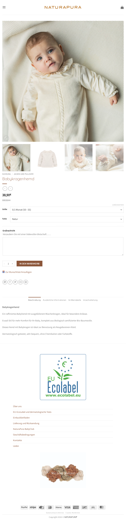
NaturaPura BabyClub (23, 428)
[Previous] (8, 81)
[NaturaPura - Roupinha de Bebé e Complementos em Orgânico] (63, 7)
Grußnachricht (9, 230)
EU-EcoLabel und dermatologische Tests (32, 411)
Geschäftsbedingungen (24, 434)
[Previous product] (10, 188)
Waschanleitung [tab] (90, 300)
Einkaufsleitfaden (21, 417)
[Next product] (5, 188)
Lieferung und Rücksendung (26, 423)
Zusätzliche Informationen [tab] (54, 300)
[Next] (117, 81)
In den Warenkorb (30, 263)
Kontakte (17, 440)
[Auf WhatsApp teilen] (4, 282)
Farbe (4, 219)
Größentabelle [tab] (74, 300)
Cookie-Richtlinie (73, 513)
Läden (16, 445)
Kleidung (6, 174)
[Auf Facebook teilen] (10, 282)
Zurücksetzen (118, 205)
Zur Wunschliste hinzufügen (18, 272)
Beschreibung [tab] (34, 300)
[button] (4, 7)
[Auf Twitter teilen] (15, 282)
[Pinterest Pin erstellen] (25, 282)
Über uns (17, 406)
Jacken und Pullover (23, 174)
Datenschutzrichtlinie (55, 513)
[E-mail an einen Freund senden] (20, 282)
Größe (4, 209)
